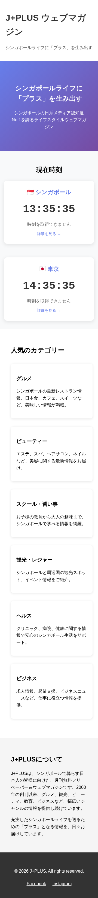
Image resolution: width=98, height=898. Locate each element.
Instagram (62, 883)
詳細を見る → (49, 233)
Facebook (36, 883)
